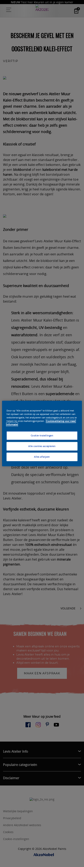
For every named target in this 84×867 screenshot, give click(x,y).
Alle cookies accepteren (41, 446)
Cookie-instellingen (42, 435)
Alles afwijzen (42, 456)
